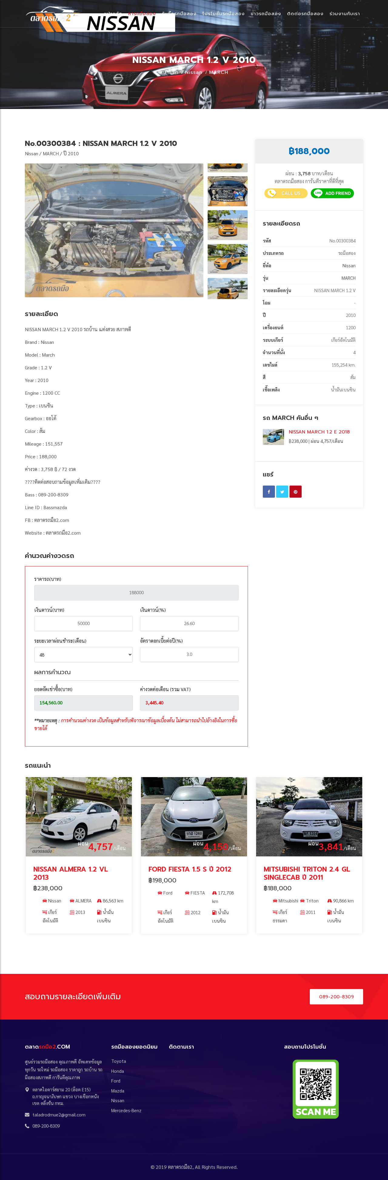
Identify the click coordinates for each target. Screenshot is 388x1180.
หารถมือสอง (142, 13)
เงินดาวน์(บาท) (49, 610)
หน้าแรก (169, 72)
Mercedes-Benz (126, 1110)
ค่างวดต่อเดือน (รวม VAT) (165, 689)
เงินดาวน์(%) (153, 610)
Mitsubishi (173, 900)
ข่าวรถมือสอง (266, 13)
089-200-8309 (336, 997)
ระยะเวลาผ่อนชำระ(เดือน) (60, 641)
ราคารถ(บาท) (47, 579)
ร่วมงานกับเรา (344, 13)
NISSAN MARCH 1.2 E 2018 (319, 432)
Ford (52, 892)
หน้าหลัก (113, 13)
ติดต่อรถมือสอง (305, 13)
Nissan (193, 72)
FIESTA (82, 892)
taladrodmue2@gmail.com (58, 1114)
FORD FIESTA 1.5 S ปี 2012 (74, 869)
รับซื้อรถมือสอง (179, 13)
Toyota (118, 1061)
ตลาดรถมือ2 (180, 1167)
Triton (197, 900)
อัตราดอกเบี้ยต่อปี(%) (161, 641)
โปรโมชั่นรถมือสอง (223, 13)
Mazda (117, 1090)
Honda (117, 1071)
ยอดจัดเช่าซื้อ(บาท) (53, 689)
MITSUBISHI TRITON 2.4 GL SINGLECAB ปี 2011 (192, 873)
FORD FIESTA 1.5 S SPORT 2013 (305, 873)
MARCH (218, 72)
